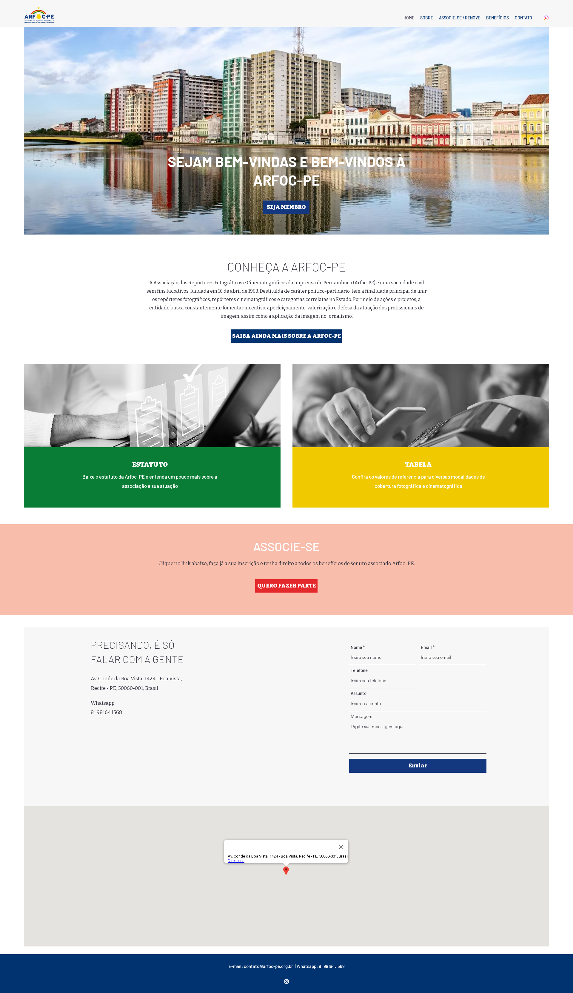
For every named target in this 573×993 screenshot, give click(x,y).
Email (426, 647)
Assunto (358, 693)
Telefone (359, 670)
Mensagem (361, 716)
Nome (356, 647)
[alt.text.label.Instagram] (546, 18)
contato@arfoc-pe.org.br (268, 966)
